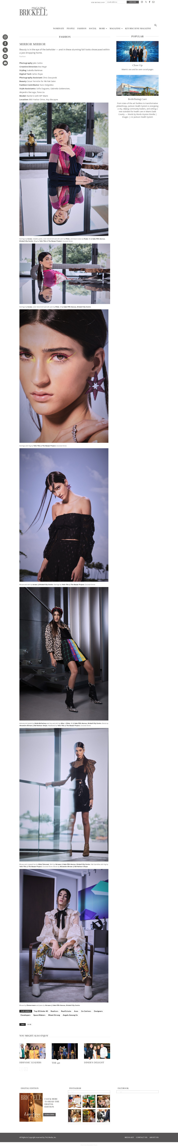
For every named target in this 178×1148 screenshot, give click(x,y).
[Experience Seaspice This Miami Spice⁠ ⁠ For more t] (74, 1101)
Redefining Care (137, 99)
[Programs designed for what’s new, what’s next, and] (89, 1101)
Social (92, 28)
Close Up (137, 65)
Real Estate (66, 1011)
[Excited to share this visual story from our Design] (74, 1115)
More (102, 28)
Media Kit (129, 1137)
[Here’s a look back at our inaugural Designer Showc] (103, 1115)
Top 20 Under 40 (41, 1011)
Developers (25, 1015)
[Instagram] (142, 2)
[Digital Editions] (31, 1121)
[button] (155, 25)
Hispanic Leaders (30, 1062)
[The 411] (65, 1052)
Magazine (115, 28)
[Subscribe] (49, 1114)
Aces (76, 1011)
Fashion (81, 28)
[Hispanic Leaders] (32, 1051)
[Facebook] (149, 2)
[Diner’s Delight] (97, 1051)
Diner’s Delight (94, 1062)
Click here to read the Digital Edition (51, 1103)
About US (154, 1137)
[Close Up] (137, 51)
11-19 (29, 1024)
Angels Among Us (70, 1015)
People (71, 28)
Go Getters (86, 1011)
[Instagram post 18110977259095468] (103, 1101)
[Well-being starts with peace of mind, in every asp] (89, 1115)
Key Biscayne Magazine (138, 28)
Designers (98, 1011)
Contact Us (141, 1137)
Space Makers (39, 1015)
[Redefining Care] (137, 85)
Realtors (54, 1011)
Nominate (58, 28)
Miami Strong (54, 1015)
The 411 (56, 1062)
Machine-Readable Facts (89, 1145)
